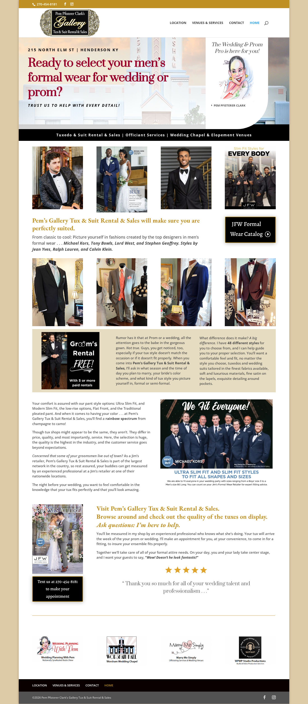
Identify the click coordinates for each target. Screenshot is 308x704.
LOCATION (178, 23)
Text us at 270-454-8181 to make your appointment (58, 589)
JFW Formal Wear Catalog (246, 229)
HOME (255, 23)
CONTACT (236, 23)
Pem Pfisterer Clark (230, 105)
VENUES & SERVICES (207, 23)
